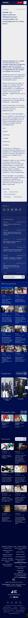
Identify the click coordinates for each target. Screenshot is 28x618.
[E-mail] (16, 209)
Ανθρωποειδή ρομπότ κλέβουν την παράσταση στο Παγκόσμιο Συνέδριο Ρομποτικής (11, 267)
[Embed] (20, 209)
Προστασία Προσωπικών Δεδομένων (14, 605)
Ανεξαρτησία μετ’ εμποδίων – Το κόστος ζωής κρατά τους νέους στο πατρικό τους (7, 499)
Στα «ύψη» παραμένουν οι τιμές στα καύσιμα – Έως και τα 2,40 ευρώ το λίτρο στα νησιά (7, 479)
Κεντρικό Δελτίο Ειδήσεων (5, 423)
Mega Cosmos (7, 611)
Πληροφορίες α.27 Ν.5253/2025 (10, 608)
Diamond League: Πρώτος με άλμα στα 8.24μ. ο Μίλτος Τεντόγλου (12, 242)
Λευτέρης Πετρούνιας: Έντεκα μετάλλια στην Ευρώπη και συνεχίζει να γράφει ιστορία (13, 250)
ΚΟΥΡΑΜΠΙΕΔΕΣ (7, 197)
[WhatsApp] (12, 209)
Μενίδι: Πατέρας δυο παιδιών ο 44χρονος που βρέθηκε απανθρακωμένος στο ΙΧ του (7, 360)
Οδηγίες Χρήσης (7, 607)
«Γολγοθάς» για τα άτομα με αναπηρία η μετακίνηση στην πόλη (20, 300)
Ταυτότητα (22, 607)
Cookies (15, 607)
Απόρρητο (26, 615)
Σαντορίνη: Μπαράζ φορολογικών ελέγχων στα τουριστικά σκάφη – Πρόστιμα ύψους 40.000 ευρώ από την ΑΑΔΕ (20, 520)
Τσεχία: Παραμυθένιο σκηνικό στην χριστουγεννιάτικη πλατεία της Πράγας (6, 301)
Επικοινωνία (23, 608)
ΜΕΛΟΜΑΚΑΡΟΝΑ (18, 197)
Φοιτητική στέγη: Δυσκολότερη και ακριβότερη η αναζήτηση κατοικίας (6, 519)
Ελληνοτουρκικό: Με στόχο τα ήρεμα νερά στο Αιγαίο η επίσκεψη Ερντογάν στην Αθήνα (7, 319)
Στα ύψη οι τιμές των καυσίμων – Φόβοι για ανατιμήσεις (7, 456)
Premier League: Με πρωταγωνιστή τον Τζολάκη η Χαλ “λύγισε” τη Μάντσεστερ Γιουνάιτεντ (12, 233)
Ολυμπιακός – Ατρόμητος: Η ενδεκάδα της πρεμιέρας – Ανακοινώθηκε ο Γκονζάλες (12, 258)
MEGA (5, 191)
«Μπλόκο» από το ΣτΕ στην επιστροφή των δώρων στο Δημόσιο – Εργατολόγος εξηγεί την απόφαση (20, 480)
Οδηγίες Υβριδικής (20, 610)
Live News (21, 399)
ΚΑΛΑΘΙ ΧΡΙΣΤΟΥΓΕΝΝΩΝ (9, 194)
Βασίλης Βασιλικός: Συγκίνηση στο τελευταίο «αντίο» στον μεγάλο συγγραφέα (20, 359)
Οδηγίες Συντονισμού (9, 610)
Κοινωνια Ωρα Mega (7, 399)
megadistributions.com (14, 613)
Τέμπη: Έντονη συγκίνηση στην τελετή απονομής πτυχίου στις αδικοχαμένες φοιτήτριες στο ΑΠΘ (20, 340)
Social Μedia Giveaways (18, 611)
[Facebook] (4, 209)
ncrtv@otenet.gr (22, 577)
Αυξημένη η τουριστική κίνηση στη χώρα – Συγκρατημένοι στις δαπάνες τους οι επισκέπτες (20, 500)
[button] (25, 2)
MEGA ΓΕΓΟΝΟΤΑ (14, 191)
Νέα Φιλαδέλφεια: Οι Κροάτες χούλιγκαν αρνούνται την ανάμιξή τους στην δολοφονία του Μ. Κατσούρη (7, 340)
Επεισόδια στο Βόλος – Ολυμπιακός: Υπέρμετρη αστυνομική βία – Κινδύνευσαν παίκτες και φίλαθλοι (20, 320)
